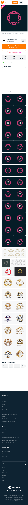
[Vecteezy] (2, 2)
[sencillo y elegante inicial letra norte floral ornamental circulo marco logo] (8, 265)
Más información (7, 66)
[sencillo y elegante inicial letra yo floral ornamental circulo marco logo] (8, 99)
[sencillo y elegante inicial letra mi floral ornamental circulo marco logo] (8, 123)
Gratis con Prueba (14, 46)
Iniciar (21, 2)
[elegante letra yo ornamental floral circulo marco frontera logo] (6, 417)
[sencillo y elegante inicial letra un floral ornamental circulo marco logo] (8, 360)
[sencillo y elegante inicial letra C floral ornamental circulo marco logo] (8, 111)
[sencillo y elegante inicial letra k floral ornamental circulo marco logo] (8, 218)
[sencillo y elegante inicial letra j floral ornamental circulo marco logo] (8, 253)
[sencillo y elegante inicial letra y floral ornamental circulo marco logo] (8, 301)
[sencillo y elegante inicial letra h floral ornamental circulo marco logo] (8, 336)
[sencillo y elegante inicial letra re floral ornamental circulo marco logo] (8, 158)
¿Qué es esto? (16, 62)
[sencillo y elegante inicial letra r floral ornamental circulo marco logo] (8, 348)
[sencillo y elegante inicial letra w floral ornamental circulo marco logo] (8, 277)
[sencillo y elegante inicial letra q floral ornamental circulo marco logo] (8, 206)
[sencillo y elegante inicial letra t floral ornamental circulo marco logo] (8, 194)
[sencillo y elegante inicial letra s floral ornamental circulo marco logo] (8, 313)
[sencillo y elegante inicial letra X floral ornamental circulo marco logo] (8, 170)
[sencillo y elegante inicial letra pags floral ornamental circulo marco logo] (8, 325)
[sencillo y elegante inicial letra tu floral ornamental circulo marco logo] (8, 230)
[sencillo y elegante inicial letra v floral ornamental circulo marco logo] (8, 396)
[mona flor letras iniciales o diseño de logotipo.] (8, 434)
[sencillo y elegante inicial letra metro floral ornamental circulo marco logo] (8, 289)
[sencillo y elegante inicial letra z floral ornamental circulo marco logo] (8, 372)
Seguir (23, 41)
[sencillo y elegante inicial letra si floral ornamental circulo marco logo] (8, 146)
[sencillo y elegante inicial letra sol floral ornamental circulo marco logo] (8, 135)
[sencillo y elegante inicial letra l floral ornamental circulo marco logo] (8, 182)
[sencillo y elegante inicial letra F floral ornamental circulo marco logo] (8, 241)
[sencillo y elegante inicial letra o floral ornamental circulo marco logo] (8, 384)
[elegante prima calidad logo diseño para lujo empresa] (8, 455)
